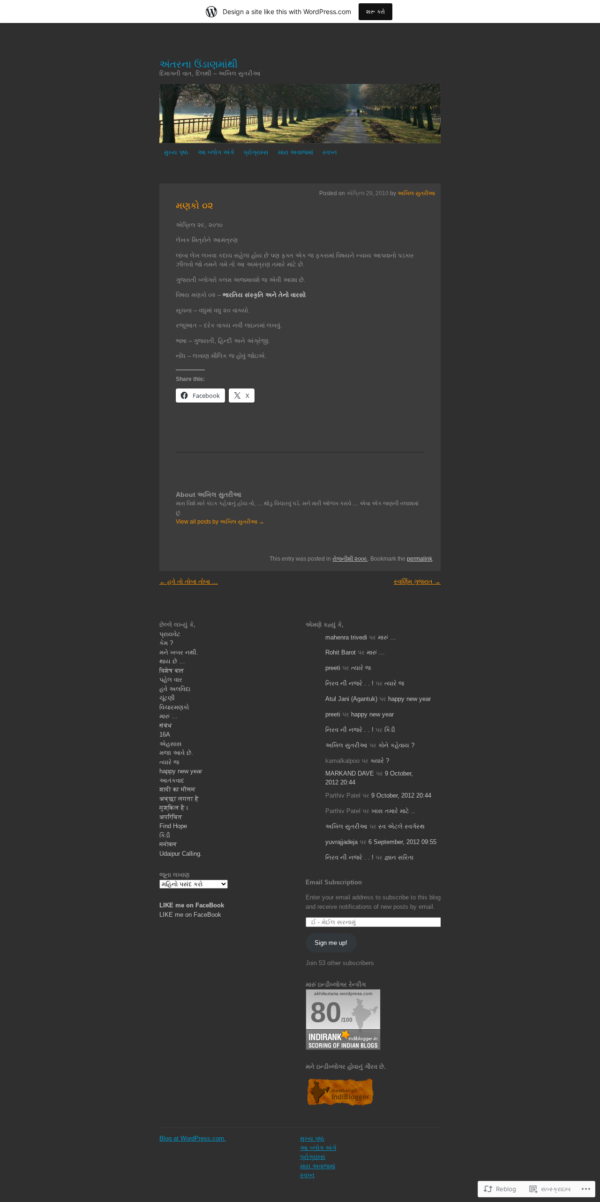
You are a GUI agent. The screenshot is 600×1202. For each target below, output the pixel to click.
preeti (332, 667)
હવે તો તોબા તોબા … (188, 581)
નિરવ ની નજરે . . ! (349, 683)
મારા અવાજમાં (295, 152)
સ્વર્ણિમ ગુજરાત (417, 581)
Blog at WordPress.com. (192, 1138)
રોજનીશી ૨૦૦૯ (350, 558)
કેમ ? (166, 643)
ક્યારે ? (379, 760)
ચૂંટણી (167, 697)
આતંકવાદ (171, 780)
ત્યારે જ (169, 762)
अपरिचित (170, 817)
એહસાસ (170, 743)
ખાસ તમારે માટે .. (393, 810)
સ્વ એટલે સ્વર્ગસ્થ (401, 826)
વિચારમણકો (174, 707)
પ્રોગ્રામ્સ (256, 152)
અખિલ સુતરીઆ (416, 193)
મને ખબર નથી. (178, 652)
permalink (419, 558)
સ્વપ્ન (329, 152)
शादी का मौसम (177, 789)
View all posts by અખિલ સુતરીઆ (220, 521)
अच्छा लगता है (179, 798)
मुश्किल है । (173, 807)
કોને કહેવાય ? (396, 745)
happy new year (180, 771)
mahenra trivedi (346, 637)
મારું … (168, 716)
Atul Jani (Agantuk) (351, 698)
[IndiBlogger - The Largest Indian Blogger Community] (340, 1104)
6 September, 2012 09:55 (402, 841)
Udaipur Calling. (180, 853)
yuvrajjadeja (341, 841)
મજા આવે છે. (176, 752)
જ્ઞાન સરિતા (398, 857)
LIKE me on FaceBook (191, 905)
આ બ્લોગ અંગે (216, 152)
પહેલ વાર (170, 679)
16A (164, 734)
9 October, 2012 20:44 (401, 795)
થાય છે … (172, 661)
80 (325, 1012)
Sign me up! (331, 942)
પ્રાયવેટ (169, 634)
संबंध (165, 725)
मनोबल (168, 844)
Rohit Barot (340, 652)
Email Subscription (334, 882)
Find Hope (173, 825)
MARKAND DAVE (349, 773)
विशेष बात (171, 670)
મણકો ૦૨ (194, 205)
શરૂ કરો (375, 11)
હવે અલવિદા (174, 688)
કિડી (164, 835)
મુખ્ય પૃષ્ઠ (176, 152)
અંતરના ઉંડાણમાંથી (198, 64)
